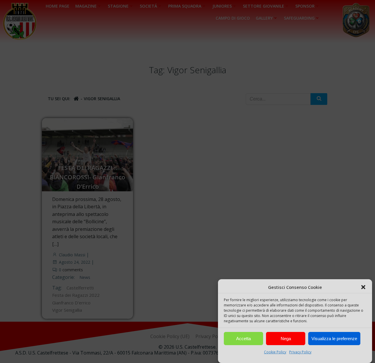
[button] (363, 287)
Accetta (243, 338)
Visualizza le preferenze (334, 338)
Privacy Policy (300, 352)
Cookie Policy (275, 352)
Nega (286, 338)
